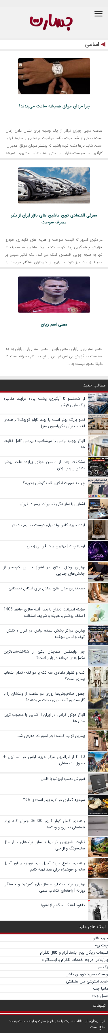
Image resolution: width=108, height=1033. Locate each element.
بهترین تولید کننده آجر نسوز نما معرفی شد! (51, 736)
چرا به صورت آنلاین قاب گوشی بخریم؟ (54, 483)
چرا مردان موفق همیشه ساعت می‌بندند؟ (54, 106)
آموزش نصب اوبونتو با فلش (63, 779)
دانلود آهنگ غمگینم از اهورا (63, 905)
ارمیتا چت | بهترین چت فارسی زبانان (56, 546)
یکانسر (103, 967)
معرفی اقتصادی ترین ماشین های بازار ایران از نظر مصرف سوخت (54, 219)
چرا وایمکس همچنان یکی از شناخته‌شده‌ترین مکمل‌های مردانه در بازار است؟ (44, 654)
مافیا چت (100, 988)
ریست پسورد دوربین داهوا (87, 974)
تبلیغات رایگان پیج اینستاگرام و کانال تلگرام (74, 952)
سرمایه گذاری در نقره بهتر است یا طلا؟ (54, 800)
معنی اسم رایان (54, 324)
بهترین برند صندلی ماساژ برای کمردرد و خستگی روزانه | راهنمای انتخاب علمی (44, 887)
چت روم (101, 945)
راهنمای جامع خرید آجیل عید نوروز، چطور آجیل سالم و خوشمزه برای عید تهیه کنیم (44, 866)
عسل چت (100, 996)
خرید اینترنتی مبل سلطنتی (87, 981)
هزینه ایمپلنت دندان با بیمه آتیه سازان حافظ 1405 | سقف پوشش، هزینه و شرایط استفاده (44, 612)
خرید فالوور (99, 938)
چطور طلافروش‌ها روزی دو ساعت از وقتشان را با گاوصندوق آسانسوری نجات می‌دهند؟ (44, 696)
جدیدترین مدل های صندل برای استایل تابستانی (47, 588)
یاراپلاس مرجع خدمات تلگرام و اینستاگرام (74, 960)
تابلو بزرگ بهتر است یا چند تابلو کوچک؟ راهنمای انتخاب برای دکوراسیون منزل (44, 422)
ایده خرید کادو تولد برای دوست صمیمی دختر (48, 525)
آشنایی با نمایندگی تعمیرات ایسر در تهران (52, 504)
